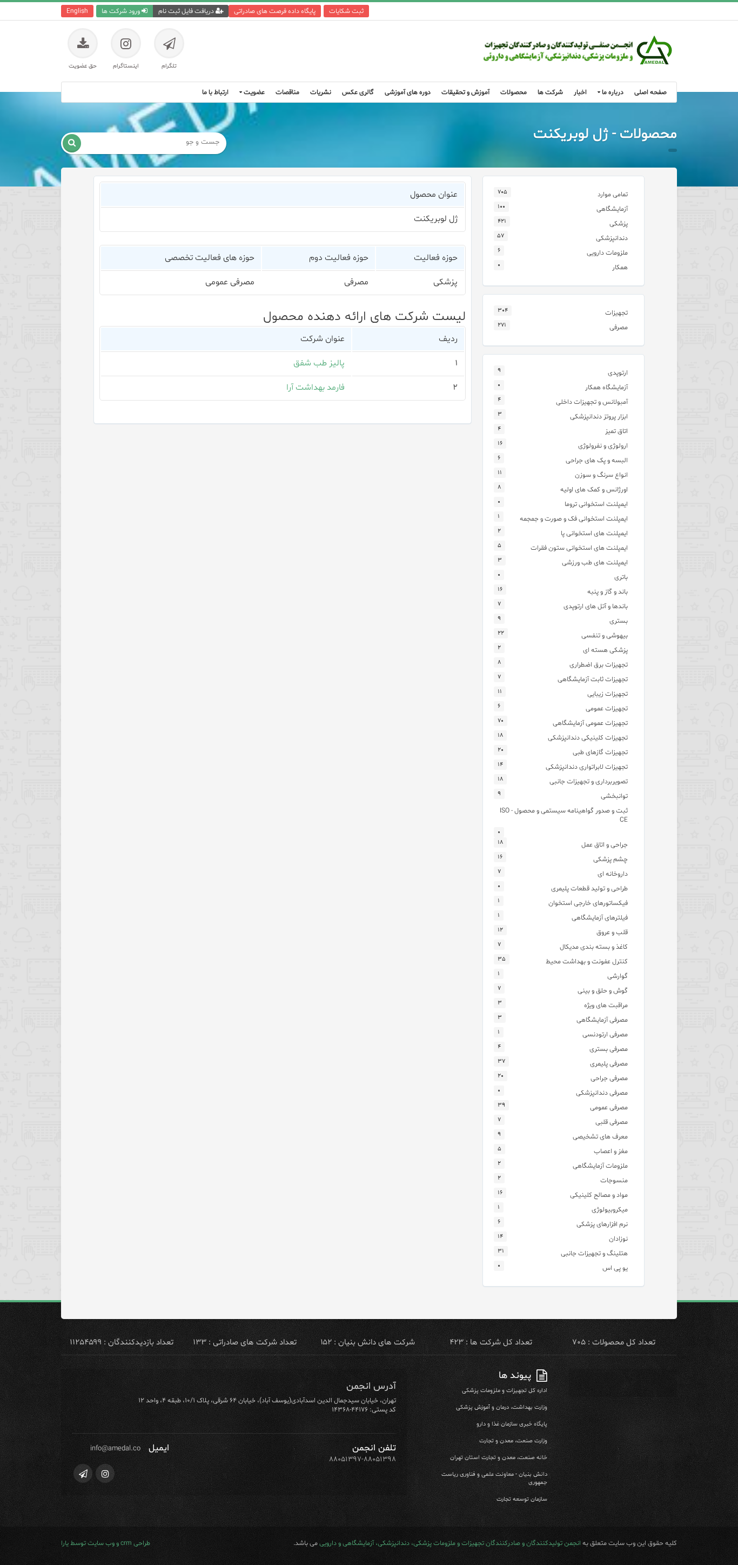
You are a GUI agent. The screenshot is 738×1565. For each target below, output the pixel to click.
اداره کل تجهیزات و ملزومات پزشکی (504, 1391)
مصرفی (618, 327)
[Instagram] (105, 1473)
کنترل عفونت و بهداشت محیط (587, 961)
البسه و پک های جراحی (597, 460)
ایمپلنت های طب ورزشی (595, 562)
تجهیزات (616, 312)
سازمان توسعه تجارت (522, 1499)
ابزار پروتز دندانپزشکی (599, 416)
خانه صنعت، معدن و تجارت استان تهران (498, 1458)
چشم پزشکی (610, 859)
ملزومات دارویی (607, 252)
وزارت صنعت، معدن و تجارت (513, 1441)
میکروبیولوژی (610, 1209)
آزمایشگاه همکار (606, 387)
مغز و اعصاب (611, 1151)
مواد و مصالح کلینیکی (599, 1195)
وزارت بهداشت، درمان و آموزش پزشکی (501, 1407)
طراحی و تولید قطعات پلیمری (589, 888)
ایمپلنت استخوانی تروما (596, 504)
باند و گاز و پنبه (607, 591)
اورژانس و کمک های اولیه (594, 489)
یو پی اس (615, 1268)
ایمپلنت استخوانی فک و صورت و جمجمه (574, 518)
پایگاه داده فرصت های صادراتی (275, 11)
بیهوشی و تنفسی (604, 635)
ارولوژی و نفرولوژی (603, 445)
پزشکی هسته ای (605, 650)
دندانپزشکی (612, 238)
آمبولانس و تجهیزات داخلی (592, 402)
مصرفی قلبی (611, 1122)
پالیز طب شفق (319, 363)
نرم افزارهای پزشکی (602, 1224)
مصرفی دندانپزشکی (602, 1092)
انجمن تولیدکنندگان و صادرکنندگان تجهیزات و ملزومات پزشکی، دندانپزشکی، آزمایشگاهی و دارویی (450, 1543)
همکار (620, 267)
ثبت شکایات (346, 11)
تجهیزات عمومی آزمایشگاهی (590, 723)
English (77, 11)
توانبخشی (614, 796)
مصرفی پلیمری (609, 1063)
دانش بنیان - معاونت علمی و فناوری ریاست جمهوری (494, 1478)
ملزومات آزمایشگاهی (600, 1165)
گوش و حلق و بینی (603, 990)
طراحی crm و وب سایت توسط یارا (105, 1543)
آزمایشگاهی (612, 209)
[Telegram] (82, 1473)
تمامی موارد (613, 194)
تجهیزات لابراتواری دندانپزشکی (587, 766)
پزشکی (618, 223)
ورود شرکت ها (122, 11)
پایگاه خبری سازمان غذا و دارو (512, 1424)
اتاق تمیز (616, 431)
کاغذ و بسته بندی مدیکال (594, 946)
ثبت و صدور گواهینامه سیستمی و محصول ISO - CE (564, 815)
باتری (621, 577)
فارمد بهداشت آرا (315, 388)
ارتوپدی (618, 372)
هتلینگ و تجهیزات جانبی (594, 1253)
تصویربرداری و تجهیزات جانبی (588, 781)
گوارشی (617, 976)
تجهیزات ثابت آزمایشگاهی (593, 679)
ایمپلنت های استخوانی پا (594, 533)
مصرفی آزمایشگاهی (602, 1019)
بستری (618, 620)
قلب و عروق (612, 932)
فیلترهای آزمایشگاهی (600, 917)
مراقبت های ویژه (606, 1005)
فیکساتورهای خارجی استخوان (588, 903)
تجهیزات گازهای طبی (600, 752)
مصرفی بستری (608, 1049)
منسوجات (614, 1180)
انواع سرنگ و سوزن (601, 475)
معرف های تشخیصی (600, 1136)
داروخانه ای (613, 873)
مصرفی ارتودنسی (605, 1034)
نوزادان (618, 1238)
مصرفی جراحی (609, 1078)
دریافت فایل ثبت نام (187, 11)
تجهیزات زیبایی (607, 693)
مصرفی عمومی (609, 1107)
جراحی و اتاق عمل (604, 844)
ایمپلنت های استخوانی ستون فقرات (579, 547)
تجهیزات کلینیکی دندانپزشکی (588, 737)
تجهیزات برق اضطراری (598, 664)
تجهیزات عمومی (607, 708)
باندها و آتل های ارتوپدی (595, 606)
